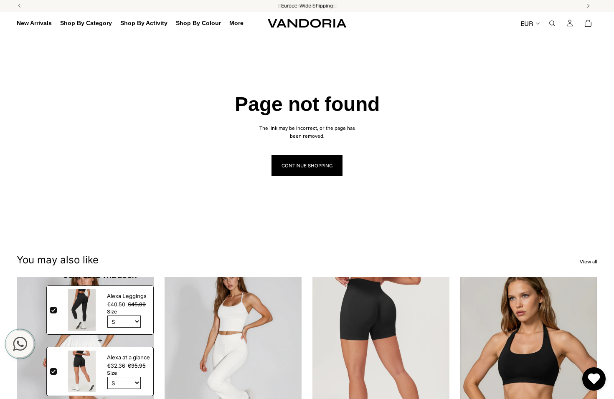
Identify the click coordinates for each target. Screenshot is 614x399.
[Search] (552, 23)
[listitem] (236, 23)
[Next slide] (141, 363)
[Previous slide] (29, 363)
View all (588, 261)
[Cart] (588, 23)
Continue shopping (307, 165)
